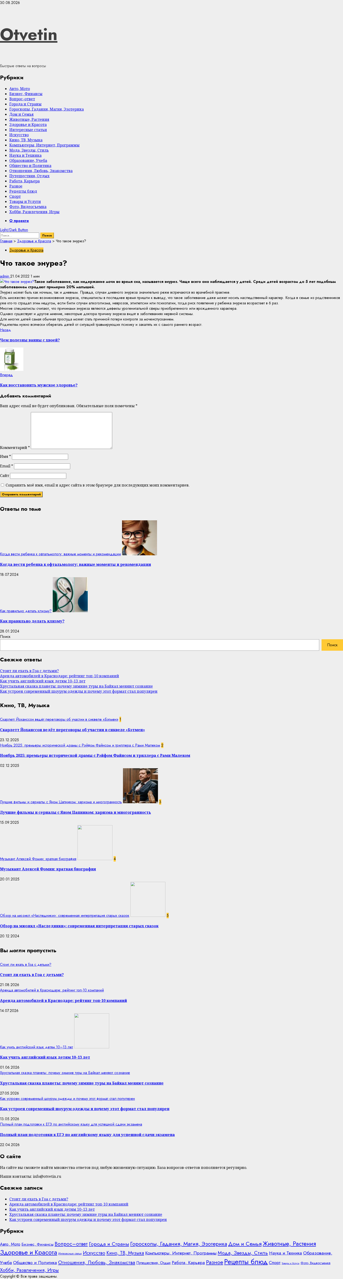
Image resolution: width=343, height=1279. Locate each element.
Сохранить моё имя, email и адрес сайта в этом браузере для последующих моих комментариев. (97, 485)
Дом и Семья (21, 114)
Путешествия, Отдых (29, 175)
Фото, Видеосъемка (27, 206)
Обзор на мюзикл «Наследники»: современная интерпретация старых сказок (64, 915)
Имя (5, 456)
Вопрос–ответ (22, 98)
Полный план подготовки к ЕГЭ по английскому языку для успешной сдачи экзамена (71, 1124)
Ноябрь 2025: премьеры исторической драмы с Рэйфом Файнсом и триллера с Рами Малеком (80, 745)
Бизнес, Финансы (25, 93)
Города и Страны (25, 104)
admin (5, 276)
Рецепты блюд (23, 191)
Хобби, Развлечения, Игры (34, 211)
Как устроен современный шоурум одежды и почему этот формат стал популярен (79, 691)
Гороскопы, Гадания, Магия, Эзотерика (46, 109)
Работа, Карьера (24, 181)
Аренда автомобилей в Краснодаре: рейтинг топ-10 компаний (59, 675)
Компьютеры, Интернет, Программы (44, 145)
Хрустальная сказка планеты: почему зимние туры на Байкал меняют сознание (76, 686)
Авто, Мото (19, 88)
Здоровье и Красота (28, 124)
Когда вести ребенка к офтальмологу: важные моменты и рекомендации (60, 554)
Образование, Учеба (28, 160)
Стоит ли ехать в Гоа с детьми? (29, 670)
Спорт (15, 196)
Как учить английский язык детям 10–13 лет (42, 681)
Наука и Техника (25, 155)
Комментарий (15, 447)
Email (6, 466)
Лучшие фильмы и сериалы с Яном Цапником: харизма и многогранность (61, 802)
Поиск (5, 636)
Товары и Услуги (25, 201)
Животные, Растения (29, 119)
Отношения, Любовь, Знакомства (41, 170)
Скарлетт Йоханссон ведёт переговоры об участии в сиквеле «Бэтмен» (59, 719)
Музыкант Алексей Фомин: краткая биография (38, 859)
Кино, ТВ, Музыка (25, 139)
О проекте (19, 220)
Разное (15, 186)
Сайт (4, 475)
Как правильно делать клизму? (26, 611)
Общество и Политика (30, 165)
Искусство (19, 134)
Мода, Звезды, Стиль (29, 150)
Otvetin (28, 34)
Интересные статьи (28, 129)
